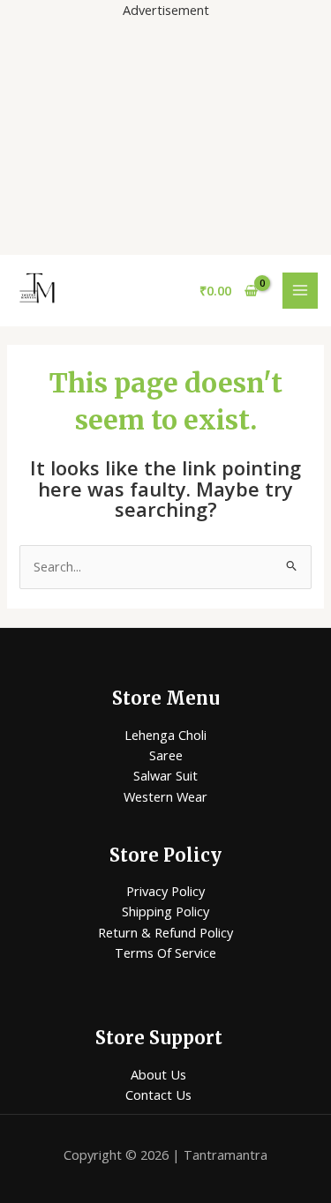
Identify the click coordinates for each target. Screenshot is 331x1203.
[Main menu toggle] (300, 290)
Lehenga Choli (165, 734)
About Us (158, 1074)
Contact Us (158, 1094)
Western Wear (165, 796)
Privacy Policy (165, 891)
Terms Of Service (165, 952)
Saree (166, 755)
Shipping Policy (165, 911)
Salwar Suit (165, 775)
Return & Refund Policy (165, 932)
